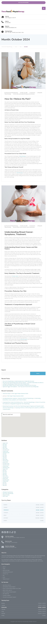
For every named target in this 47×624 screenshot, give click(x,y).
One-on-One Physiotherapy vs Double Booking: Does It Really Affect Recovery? (18, 381)
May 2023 (5, 485)
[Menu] (44, 8)
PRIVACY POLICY (6, 579)
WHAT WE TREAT (6, 570)
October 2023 (5, 481)
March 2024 (5, 475)
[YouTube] (15, 532)
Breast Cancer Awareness (29, 227)
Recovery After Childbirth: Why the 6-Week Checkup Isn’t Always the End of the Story (19, 385)
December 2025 (6, 449)
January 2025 (5, 462)
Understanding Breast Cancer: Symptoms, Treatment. (19, 233)
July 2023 (4, 482)
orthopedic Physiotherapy (8, 492)
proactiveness (31, 94)
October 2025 (5, 451)
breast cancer (15, 276)
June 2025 (5, 455)
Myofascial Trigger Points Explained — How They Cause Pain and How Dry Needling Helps (20, 386)
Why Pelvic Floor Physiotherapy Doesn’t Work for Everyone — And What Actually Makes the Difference (23, 382)
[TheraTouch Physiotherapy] (12, 9)
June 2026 (5, 444)
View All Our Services (7, 585)
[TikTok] (12, 532)
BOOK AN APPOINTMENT (23, 2)
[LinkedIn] (8, 532)
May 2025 (5, 456)
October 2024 (5, 466)
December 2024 (6, 463)
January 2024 (5, 478)
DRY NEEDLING (6, 593)
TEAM (4, 568)
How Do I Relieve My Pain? (17, 99)
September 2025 (6, 452)
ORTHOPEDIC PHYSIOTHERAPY (9, 586)
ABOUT (4, 566)
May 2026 (5, 445)
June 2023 (5, 483)
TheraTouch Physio (6, 393)
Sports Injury (5, 496)
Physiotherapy (20, 172)
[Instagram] (10, 532)
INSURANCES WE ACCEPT (8, 572)
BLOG (4, 577)
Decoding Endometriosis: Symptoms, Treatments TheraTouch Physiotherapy (18, 398)
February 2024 (5, 477)
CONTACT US (5, 573)
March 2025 (5, 459)
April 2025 (5, 458)
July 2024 (4, 470)
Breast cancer (20, 227)
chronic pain (16, 94)
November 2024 (6, 464)
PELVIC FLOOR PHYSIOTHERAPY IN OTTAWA (12, 588)
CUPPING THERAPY (7, 595)
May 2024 (5, 473)
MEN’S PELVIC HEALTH (7, 590)
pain (20, 94)
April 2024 (5, 474)
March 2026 (5, 448)
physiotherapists (24, 339)
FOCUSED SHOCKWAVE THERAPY (9, 597)
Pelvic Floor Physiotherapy (8, 493)
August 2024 (5, 469)
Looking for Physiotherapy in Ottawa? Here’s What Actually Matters (16, 383)
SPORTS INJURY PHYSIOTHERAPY (9, 592)
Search (3, 370)
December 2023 (6, 479)
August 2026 (5, 443)
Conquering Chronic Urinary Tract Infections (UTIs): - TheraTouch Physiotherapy (18, 402)
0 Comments (32, 92)
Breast (14, 227)
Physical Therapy (6, 494)
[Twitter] (5, 532)
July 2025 (4, 454)
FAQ (3, 575)
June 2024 (5, 471)
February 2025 (5, 460)
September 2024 (6, 467)
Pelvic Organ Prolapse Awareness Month (20, 393)
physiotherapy (24, 94)
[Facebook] (3, 532)
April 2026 (5, 447)
